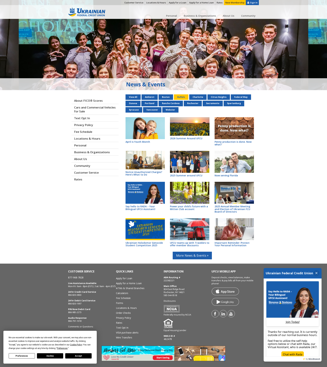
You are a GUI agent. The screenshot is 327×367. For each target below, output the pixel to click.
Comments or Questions (80, 326)
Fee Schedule (83, 132)
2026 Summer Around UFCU (186, 138)
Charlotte (198, 97)
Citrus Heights (219, 97)
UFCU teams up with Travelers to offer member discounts (189, 244)
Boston (166, 97)
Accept (78, 356)
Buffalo (181, 97)
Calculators (122, 293)
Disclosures (170, 300)
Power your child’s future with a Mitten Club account (189, 208)
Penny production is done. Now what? (233, 143)
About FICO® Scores (88, 101)
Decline (50, 356)
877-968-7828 (75, 277)
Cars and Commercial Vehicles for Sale (95, 109)
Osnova (133, 103)
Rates (78, 179)
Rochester (192, 103)
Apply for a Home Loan (129, 283)
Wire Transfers (124, 337)
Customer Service (86, 172)
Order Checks (123, 312)
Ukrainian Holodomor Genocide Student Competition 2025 (144, 244)
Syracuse (134, 109)
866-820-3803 (74, 294)
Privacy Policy (83, 125)
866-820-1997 (74, 303)
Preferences (21, 356)
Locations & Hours (87, 138)
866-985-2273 (74, 312)
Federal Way (241, 97)
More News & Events (191, 255)
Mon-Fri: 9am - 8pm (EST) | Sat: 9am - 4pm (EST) (91, 286)
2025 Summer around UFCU (186, 175)
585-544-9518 (170, 295)
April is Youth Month (138, 141)
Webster (170, 109)
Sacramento (212, 103)
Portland (149, 103)
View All (133, 97)
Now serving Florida (226, 175)
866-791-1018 (74, 320)
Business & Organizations (200, 15)
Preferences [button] (62, 348)
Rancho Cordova (171, 103)
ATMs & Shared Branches (130, 288)
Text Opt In (82, 118)
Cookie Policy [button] (76, 345)
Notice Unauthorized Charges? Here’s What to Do (144, 173)
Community (248, 15)
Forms (119, 303)
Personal (171, 15)
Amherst (149, 97)
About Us (228, 15)
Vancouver (152, 109)
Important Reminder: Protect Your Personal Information (232, 244)
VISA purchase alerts (127, 332)
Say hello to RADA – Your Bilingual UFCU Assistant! (140, 208)
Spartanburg (234, 103)
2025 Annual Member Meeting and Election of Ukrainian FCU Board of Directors (232, 209)
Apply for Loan (124, 278)
